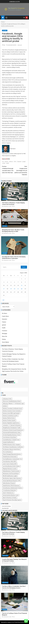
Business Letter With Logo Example (11, 413)
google (23, 161)
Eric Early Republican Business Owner (11, 434)
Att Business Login (19, 403)
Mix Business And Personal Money (11, 473)
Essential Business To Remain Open (11, 439)
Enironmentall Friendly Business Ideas (11, 432)
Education (4, 319)
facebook (19, 161)
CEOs (15, 161)
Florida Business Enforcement (10, 456)
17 (3, 288)
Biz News (5, 30)
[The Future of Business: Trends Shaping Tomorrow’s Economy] (14, 191)
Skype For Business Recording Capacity (12, 500)
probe (3, 163)
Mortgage (4, 333)
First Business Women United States (11, 449)
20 (14, 288)
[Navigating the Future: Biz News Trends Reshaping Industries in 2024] (14, 218)
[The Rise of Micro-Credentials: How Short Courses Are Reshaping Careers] (14, 575)
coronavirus (5, 425)
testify (7, 163)
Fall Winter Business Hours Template (11, 444)
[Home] (3, 17)
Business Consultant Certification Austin (12, 408)
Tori (4, 45)
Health (3, 328)
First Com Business (7, 451)
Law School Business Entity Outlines (11, 466)
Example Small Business (8, 442)
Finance (4, 322)
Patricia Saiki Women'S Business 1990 (11, 480)
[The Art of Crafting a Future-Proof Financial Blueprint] (14, 602)
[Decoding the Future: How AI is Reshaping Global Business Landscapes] (14, 245)
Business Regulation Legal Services (11, 422)
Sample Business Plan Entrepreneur (11, 485)
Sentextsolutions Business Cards (10, 495)
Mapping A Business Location (10, 468)
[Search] (24, 17)
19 (11, 288)
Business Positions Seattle (9, 420)
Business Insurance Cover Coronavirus (12, 410)
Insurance (4, 330)
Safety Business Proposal (9, 483)
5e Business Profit (7, 398)
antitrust (11, 161)
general (4, 325)
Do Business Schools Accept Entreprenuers (13, 430)
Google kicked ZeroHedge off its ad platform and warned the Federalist (20, 170)
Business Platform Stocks (9, 418)
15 (21, 285)
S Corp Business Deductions (9, 490)
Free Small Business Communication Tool (12, 459)
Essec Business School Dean (9, 437)
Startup (4, 339)
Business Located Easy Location (10, 415)
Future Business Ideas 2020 (9, 461)
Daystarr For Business (15, 425)
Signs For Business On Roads (9, 497)
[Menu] (6, 17)
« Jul (3, 300)
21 (18, 288)
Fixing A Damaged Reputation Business (12, 454)
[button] (6, 17)
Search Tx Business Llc (8, 492)
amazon (6, 161)
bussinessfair (5, 508)
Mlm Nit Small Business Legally (10, 475)
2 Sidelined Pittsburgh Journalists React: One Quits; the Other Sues (7, 169)
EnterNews (18, 622)
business (5, 406)
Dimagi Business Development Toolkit (11, 427)
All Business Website (8, 403)
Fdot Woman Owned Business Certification (13, 447)
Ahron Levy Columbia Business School (11, 401)
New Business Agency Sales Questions (12, 478)
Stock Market (5, 342)
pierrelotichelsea (6, 506)
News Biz (4, 336)
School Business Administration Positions (12, 488)
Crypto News (5, 316)
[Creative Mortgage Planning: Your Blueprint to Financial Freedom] (14, 548)
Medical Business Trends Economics (11, 471)
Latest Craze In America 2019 (10, 463)
